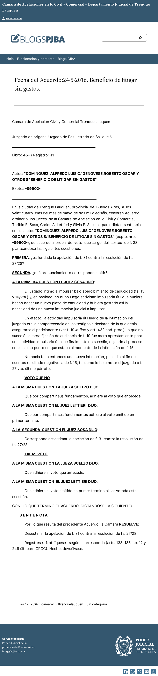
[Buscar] (140, 38)
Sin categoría (96, 604)
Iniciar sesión (14, 18)
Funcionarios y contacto (36, 59)
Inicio (10, 59)
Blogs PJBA (66, 59)
